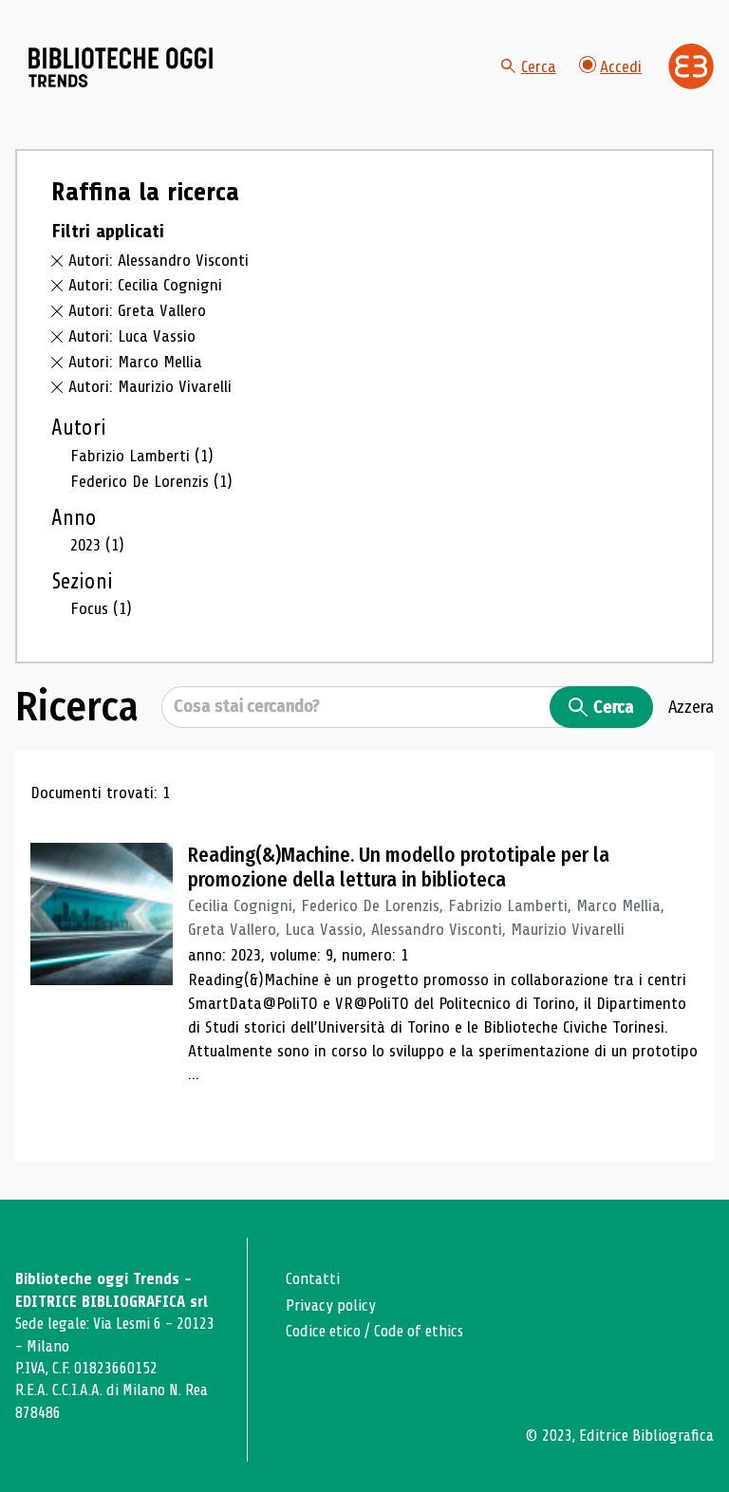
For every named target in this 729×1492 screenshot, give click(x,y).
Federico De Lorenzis (151, 481)
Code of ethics (418, 1331)
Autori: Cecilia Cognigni (145, 284)
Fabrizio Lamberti (142, 455)
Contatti (313, 1279)
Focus (101, 608)
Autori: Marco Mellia (135, 361)
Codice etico (323, 1331)
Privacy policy (331, 1305)
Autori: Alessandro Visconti (158, 260)
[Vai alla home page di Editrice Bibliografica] (691, 66)
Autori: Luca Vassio (132, 335)
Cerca (538, 66)
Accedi (621, 66)
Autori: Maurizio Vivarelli (150, 386)
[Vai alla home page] (121, 67)
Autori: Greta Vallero (137, 310)
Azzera (691, 707)
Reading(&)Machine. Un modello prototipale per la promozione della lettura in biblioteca (398, 867)
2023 (97, 544)
